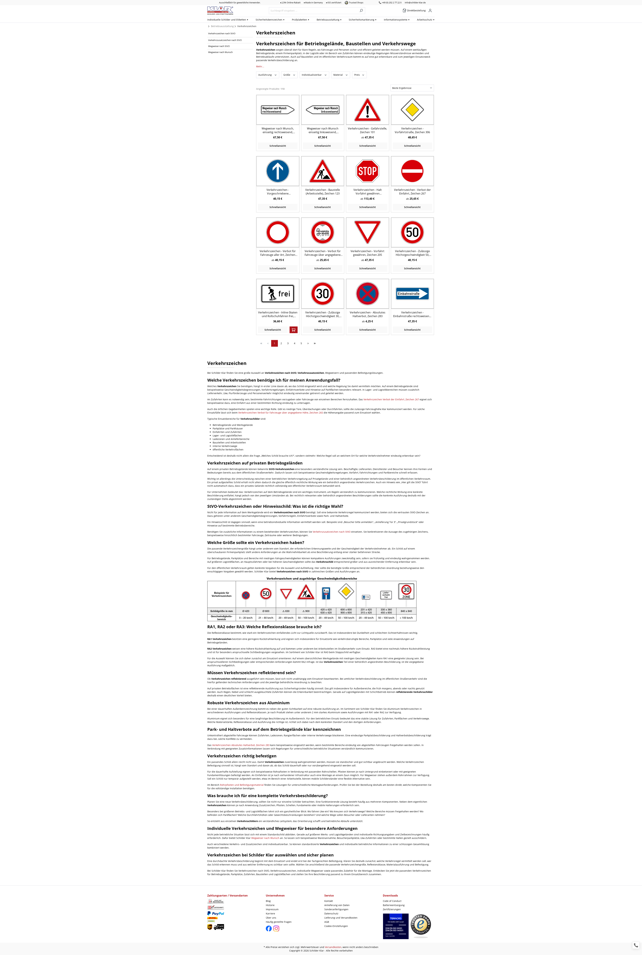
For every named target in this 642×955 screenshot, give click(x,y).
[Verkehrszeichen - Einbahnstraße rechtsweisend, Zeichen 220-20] (412, 293)
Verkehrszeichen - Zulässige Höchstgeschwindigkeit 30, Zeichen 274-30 (322, 314)
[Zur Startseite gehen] (220, 11)
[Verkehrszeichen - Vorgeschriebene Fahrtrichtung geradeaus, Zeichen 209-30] (278, 171)
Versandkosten (333, 947)
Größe (287, 74)
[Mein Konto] (430, 10)
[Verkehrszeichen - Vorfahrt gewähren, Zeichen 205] (367, 232)
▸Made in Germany (313, 2)
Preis (357, 74)
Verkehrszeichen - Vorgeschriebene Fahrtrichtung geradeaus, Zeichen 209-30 (278, 191)
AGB (326, 921)
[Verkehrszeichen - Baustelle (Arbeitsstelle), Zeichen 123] (323, 171)
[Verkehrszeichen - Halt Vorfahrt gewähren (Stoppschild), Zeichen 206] (367, 171)
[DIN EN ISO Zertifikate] (396, 928)
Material (338, 74)
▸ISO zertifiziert (333, 2)
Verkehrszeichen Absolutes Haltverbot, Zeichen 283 (241, 745)
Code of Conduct (392, 901)
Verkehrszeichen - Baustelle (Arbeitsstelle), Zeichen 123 (322, 191)
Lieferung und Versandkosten (340, 917)
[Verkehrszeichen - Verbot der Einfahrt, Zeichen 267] (412, 171)
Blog (268, 901)
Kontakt (328, 901)
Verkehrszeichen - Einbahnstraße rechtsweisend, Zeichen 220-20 (412, 314)
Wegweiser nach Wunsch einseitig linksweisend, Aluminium (322, 130)
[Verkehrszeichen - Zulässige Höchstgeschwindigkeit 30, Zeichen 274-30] (323, 293)
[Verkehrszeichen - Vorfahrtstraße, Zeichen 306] (412, 109)
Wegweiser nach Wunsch (220, 52)
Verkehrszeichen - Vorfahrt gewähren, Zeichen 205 (367, 253)
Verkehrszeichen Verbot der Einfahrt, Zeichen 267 (391, 399)
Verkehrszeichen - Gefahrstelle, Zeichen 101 (367, 130)
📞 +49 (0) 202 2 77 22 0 (390, 2)
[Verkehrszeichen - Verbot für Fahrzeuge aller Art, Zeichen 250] (278, 232)
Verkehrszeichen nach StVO (221, 33)
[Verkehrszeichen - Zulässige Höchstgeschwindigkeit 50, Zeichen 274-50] (412, 232)
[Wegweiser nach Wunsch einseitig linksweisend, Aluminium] (323, 109)
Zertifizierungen (392, 909)
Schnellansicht (278, 145)
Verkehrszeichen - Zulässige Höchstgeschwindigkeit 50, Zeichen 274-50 (412, 253)
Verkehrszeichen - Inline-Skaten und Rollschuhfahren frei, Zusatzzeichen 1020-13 (277, 314)
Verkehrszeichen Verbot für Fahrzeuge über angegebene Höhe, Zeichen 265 (280, 412)
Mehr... (260, 66)
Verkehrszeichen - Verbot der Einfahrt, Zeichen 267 (412, 191)
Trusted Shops (356, 2)
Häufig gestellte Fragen (279, 921)
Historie (270, 905)
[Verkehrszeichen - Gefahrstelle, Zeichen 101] (367, 109)
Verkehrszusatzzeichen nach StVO (225, 40)
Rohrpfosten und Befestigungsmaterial (242, 784)
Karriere (270, 913)
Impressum (272, 909)
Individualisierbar (312, 74)
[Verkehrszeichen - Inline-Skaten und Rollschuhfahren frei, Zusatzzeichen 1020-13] (278, 293)
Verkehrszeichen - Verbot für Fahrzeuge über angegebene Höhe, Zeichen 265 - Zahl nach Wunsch (322, 253)
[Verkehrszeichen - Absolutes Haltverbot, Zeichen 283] (367, 293)
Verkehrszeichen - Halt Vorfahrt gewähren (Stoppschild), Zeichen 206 (367, 191)
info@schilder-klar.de (415, 2)
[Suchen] (361, 10)
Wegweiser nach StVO (219, 46)
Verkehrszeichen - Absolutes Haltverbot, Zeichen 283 (367, 314)
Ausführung (265, 74)
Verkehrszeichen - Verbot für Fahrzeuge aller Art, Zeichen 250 (278, 253)
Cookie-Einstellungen (336, 926)
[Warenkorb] (434, 9)
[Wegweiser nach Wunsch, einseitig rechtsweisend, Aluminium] (278, 109)
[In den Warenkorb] (294, 329)
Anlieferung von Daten (337, 905)
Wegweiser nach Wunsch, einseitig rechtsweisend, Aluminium (278, 130)
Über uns (271, 917)
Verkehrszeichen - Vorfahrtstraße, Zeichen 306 (412, 130)
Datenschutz (331, 913)
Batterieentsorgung (394, 905)
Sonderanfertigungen (336, 909)
